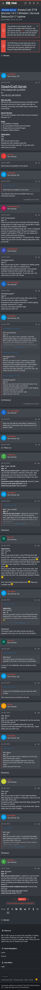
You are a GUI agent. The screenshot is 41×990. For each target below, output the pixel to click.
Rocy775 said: (7, 604)
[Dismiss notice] (37, 26)
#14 (39, 649)
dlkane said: (7, 748)
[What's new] (34, 3)
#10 (39, 463)
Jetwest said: (7, 185)
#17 (39, 744)
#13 (39, 600)
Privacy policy (18, 980)
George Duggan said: (10, 376)
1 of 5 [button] (14, 899)
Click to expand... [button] (20, 347)
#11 (39, 501)
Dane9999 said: (8, 653)
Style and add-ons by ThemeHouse (17, 987)
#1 (39, 82)
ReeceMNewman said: (10, 328)
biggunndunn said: (9, 352)
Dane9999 (6, 19)
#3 (39, 181)
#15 (39, 683)
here (22, 31)
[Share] (36, 83)
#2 (39, 163)
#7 (39, 324)
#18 (39, 788)
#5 (39, 257)
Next (21, 899)
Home (3, 952)
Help (26, 980)
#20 (38, 868)
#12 (39, 546)
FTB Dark (5, 976)
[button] (3, 3)
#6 (39, 291)
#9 (39, 445)
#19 (39, 824)
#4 (39, 215)
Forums (3, 956)
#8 (39, 419)
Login (3, 966)
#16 (39, 713)
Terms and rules (7, 980)
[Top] (34, 979)
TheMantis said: (8, 505)
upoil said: (6, 828)
